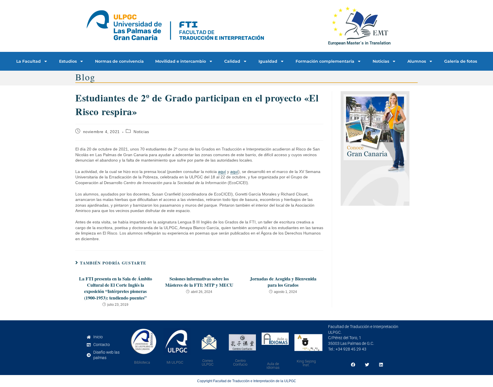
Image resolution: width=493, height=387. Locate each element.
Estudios (68, 61)
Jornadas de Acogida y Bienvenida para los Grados (283, 282)
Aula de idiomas (273, 366)
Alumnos (416, 61)
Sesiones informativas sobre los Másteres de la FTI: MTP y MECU (199, 282)
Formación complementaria (325, 61)
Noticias (381, 61)
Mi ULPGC (175, 362)
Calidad (232, 61)
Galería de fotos (460, 61)
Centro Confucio (240, 362)
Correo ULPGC (207, 362)
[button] (353, 364)
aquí (222, 171)
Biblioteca (142, 362)
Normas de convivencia (119, 61)
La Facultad (28, 61)
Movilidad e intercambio (180, 61)
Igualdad (267, 61)
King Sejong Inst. (306, 363)
